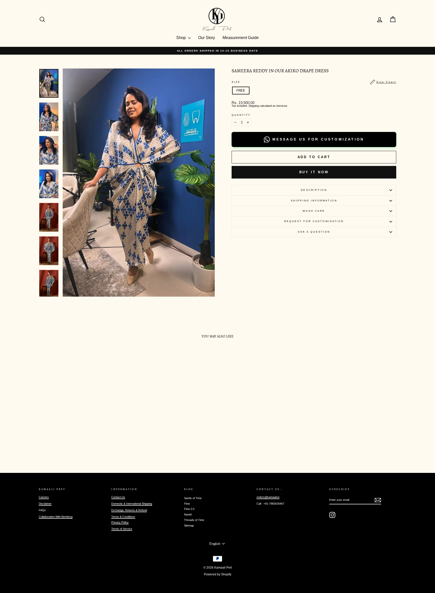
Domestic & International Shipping (131, 503)
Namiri (188, 514)
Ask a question (314, 231)
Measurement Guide (241, 38)
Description (314, 190)
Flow (187, 503)
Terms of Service (121, 528)
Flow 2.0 (189, 508)
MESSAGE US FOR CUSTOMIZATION (318, 139)
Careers (44, 497)
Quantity (241, 115)
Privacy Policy (120, 522)
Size (314, 82)
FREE (240, 90)
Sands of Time (193, 498)
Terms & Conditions (123, 516)
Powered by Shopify (217, 574)
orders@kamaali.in (268, 497)
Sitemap (189, 525)
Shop (181, 38)
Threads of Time (194, 519)
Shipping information (314, 200)
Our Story (206, 38)
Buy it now (314, 172)
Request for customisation (314, 221)
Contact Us (118, 497)
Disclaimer (45, 503)
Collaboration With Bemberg (55, 516)
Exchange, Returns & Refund (129, 510)
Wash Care (314, 211)
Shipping (253, 105)
